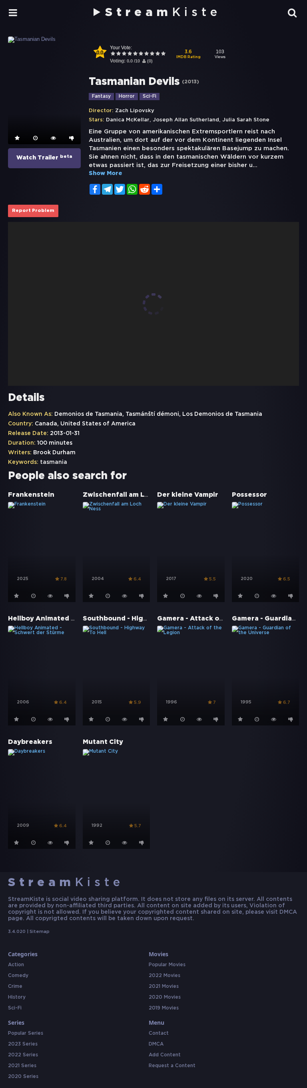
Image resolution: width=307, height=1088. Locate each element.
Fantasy (101, 96)
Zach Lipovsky (134, 111)
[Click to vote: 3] (124, 54)
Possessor (249, 495)
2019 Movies (164, 1008)
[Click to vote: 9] (157, 54)
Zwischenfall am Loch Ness (129, 495)
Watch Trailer (44, 157)
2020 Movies (165, 997)
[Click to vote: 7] (146, 54)
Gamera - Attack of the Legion (209, 619)
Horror (127, 96)
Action (16, 965)
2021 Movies (164, 986)
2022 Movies (164, 975)
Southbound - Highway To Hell (134, 619)
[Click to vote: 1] (113, 54)
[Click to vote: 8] (152, 54)
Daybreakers (30, 742)
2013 (190, 82)
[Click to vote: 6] (141, 54)
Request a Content (172, 1066)
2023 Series (23, 1044)
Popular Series (25, 1033)
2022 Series (23, 1055)
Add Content (165, 1055)
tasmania (53, 462)
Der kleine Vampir (187, 495)
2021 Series (22, 1066)
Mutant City (103, 742)
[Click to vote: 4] (129, 54)
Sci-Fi (149, 96)
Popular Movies (167, 965)
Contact (159, 1033)
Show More (105, 173)
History (17, 997)
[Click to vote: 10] (163, 54)
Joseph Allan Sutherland (186, 120)
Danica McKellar (128, 120)
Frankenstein (31, 495)
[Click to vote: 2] (118, 54)
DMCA (156, 1044)
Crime (15, 986)
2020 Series (23, 1076)
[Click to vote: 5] (135, 54)
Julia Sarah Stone (245, 120)
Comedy (18, 975)
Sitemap (40, 932)
